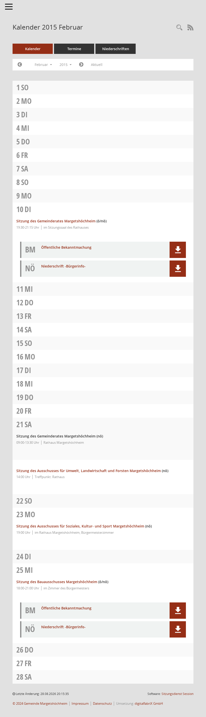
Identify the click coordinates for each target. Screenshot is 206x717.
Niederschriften (115, 48)
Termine (74, 48)
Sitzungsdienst (177, 694)
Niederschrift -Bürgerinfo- (63, 266)
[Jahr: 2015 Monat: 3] (81, 64)
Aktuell (96, 64)
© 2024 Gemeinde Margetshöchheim (40, 703)
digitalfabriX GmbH (149, 703)
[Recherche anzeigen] (179, 28)
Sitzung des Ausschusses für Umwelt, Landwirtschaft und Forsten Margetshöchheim (88, 470)
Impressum (80, 703)
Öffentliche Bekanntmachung (66, 247)
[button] (178, 250)
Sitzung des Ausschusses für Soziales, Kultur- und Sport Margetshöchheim (80, 526)
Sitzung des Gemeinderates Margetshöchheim (55, 221)
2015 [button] (64, 64)
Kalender (32, 48)
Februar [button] (42, 64)
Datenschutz (102, 703)
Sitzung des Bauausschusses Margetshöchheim (56, 581)
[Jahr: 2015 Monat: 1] (20, 64)
